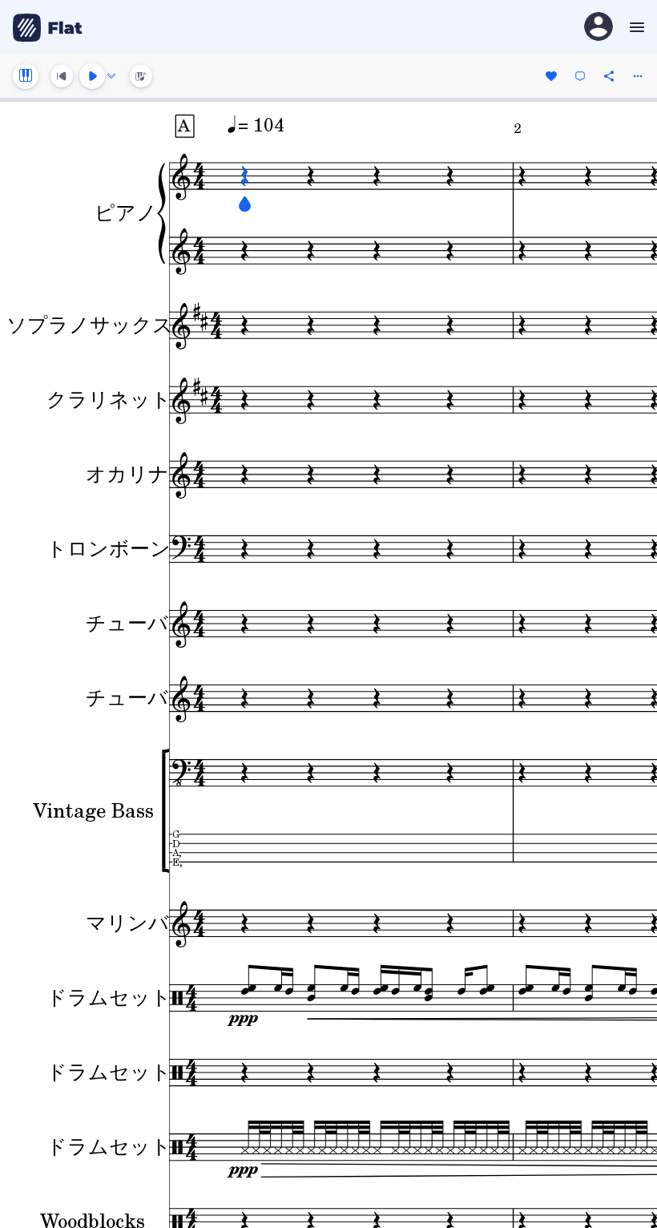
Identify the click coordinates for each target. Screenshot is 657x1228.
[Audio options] (111, 76)
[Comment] (580, 76)
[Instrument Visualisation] (141, 76)
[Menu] (635, 27)
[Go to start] (61, 76)
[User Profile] (598, 27)
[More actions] (637, 76)
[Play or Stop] (92, 76)
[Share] (609, 76)
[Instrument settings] (25, 76)
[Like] (551, 76)
